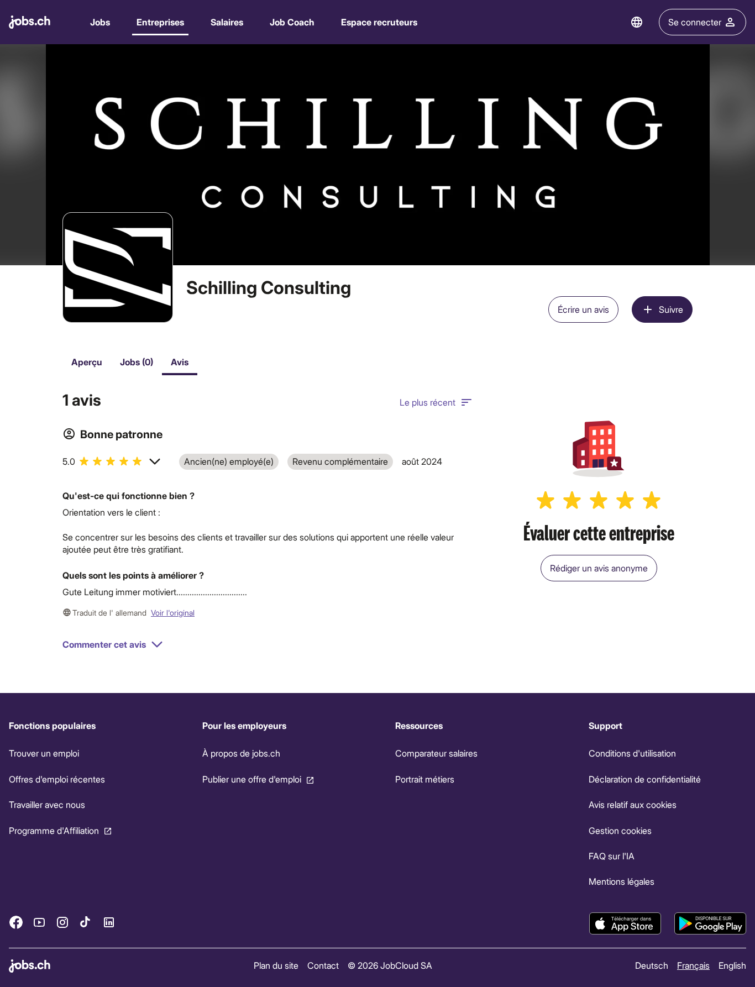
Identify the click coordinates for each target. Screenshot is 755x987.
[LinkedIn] (109, 922)
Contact (323, 965)
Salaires (227, 22)
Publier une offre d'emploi (251, 779)
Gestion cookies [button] (620, 830)
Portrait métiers (424, 779)
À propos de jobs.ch (241, 753)
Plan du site (276, 965)
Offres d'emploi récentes (57, 779)
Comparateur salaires (436, 753)
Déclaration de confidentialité (645, 779)
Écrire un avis (583, 309)
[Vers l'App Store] (625, 923)
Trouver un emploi (44, 753)
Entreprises (160, 22)
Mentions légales (621, 881)
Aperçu (86, 361)
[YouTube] (39, 922)
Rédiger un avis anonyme (599, 568)
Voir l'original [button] (173, 612)
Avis (179, 361)
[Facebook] (16, 922)
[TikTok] (85, 922)
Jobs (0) (136, 361)
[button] (111, 461)
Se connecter (694, 22)
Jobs (100, 22)
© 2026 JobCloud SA (390, 965)
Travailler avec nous (47, 804)
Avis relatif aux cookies (633, 804)
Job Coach (292, 22)
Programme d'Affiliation (54, 830)
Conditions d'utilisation (632, 753)
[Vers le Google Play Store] (710, 923)
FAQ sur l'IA (612, 856)
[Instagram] (62, 922)
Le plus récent (427, 402)
